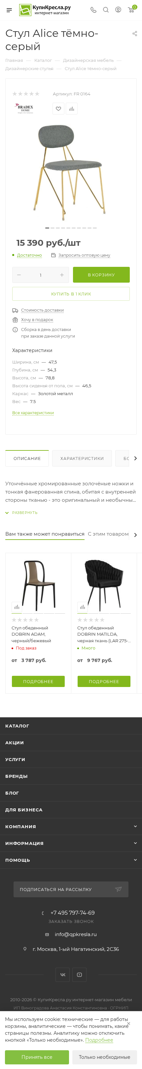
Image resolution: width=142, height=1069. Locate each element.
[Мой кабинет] (118, 10)
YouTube (79, 975)
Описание (27, 458)
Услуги (15, 759)
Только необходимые (104, 1057)
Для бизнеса (24, 809)
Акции (14, 742)
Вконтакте (62, 975)
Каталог (17, 725)
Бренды (16, 776)
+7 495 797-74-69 (73, 913)
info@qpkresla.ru (76, 934)
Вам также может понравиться (45, 534)
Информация (24, 843)
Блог (12, 793)
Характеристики (82, 458)
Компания (20, 826)
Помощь (17, 860)
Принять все (37, 1057)
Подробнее (99, 1040)
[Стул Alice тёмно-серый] (71, 173)
